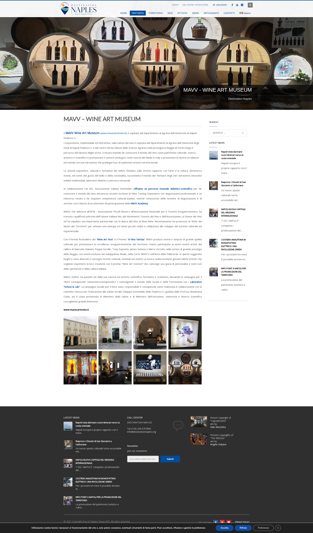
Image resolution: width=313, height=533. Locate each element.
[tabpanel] (156, 55)
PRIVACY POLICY (242, 522)
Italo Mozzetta (218, 427)
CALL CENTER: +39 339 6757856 (195, 5)
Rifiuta (243, 527)
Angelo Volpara (218, 444)
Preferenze (263, 527)
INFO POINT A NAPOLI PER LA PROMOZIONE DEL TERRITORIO (233, 271)
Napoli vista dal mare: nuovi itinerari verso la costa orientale (232, 155)
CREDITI (175, 5)
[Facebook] (232, 4)
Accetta (225, 527)
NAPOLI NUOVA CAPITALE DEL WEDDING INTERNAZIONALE (233, 212)
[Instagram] (242, 4)
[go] (242, 133)
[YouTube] (237, 4)
